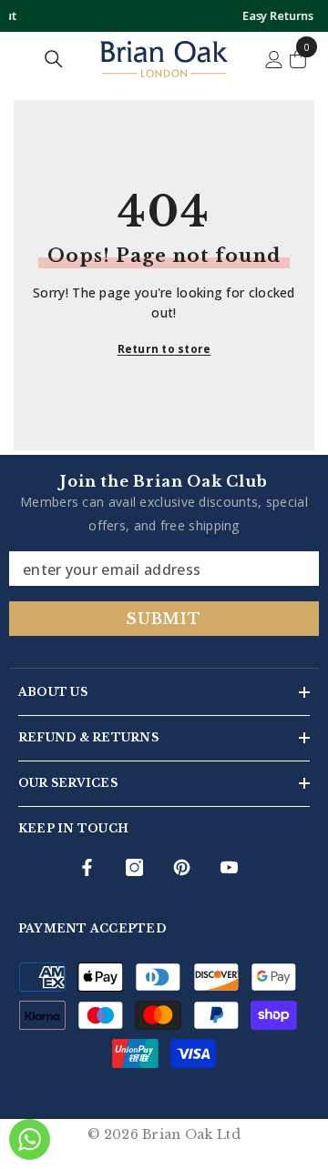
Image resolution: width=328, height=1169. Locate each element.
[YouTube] (229, 867)
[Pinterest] (182, 867)
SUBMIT (164, 619)
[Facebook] (87, 867)
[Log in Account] (274, 59)
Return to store (164, 349)
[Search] (54, 59)
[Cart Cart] (298, 59)
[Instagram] (134, 867)
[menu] (20, 59)
